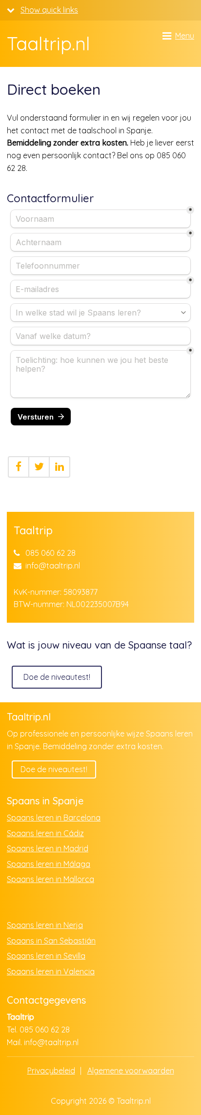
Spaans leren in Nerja (45, 925)
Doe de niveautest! (56, 677)
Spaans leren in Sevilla (46, 956)
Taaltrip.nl (48, 44)
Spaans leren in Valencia (51, 971)
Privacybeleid (51, 1070)
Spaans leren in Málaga (48, 864)
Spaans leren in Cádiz (45, 833)
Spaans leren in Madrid (47, 848)
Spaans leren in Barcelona (53, 817)
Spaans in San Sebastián (51, 941)
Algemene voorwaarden (130, 1070)
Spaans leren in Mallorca (50, 879)
